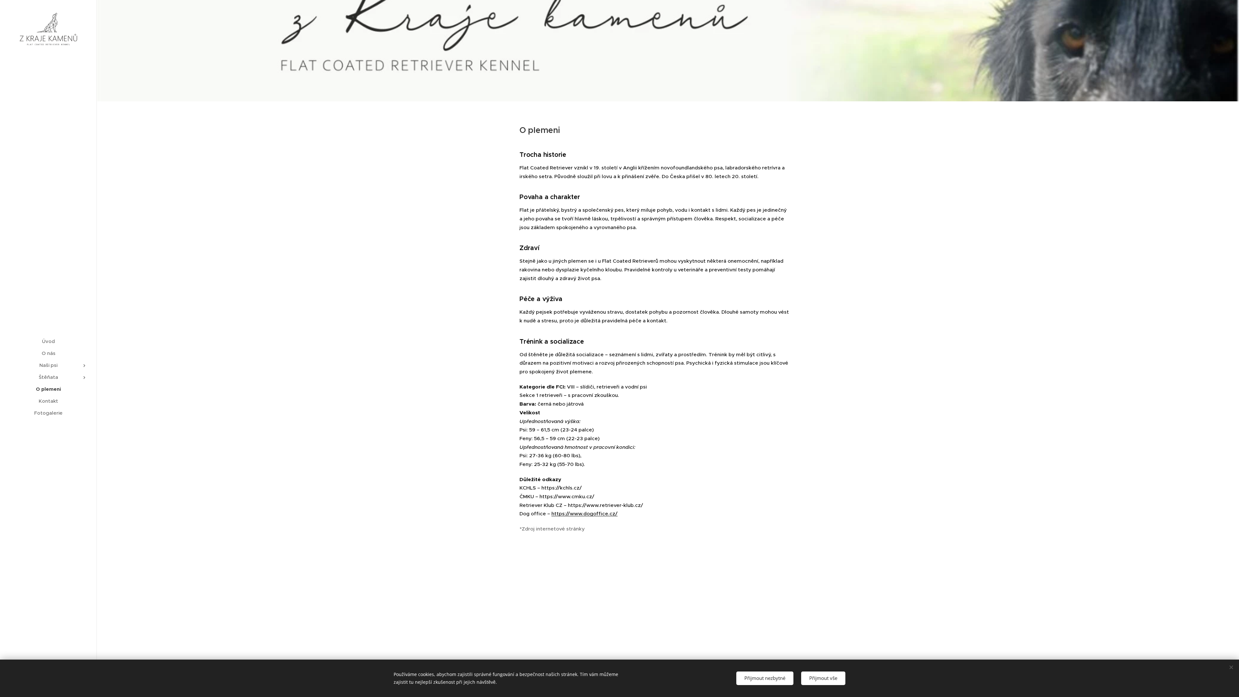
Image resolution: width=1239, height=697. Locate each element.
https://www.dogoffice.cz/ (584, 513)
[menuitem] (48, 341)
